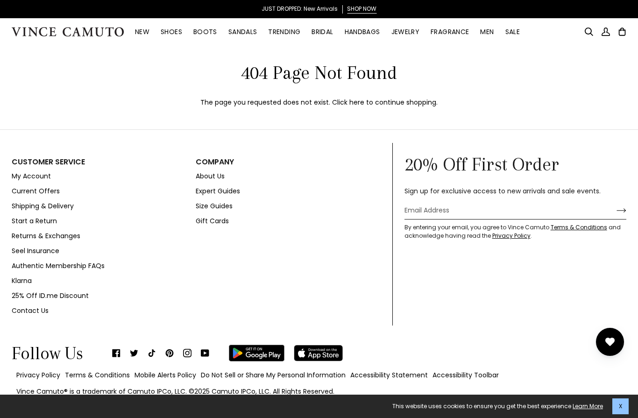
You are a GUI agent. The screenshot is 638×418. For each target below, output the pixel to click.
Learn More (588, 406)
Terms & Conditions (579, 227)
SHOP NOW (361, 9)
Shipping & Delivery (43, 206)
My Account (31, 176)
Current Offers (36, 191)
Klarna (22, 280)
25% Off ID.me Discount (50, 295)
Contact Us (30, 310)
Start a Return (34, 221)
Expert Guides (218, 191)
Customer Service (48, 162)
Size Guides (214, 206)
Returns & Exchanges (46, 236)
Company (215, 162)
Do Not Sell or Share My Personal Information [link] (273, 375)
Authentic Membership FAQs (58, 265)
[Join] (614, 210)
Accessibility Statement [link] (389, 375)
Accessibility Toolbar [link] (465, 375)
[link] (116, 353)
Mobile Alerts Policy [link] (165, 375)
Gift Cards (212, 221)
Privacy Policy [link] (38, 375)
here (356, 102)
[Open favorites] (610, 342)
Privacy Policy (511, 236)
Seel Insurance (35, 250)
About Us (210, 176)
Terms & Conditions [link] (97, 375)
